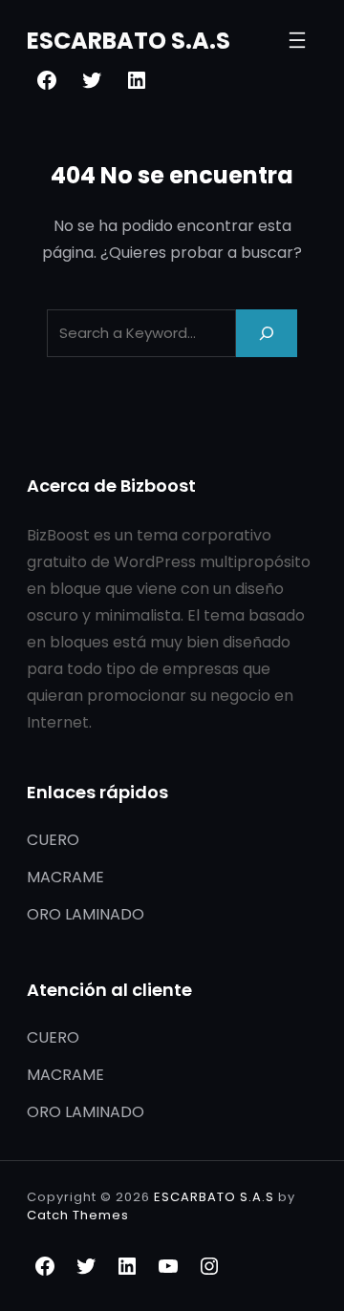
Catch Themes (78, 1215)
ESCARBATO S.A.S (128, 40)
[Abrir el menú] (297, 40)
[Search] (266, 332)
